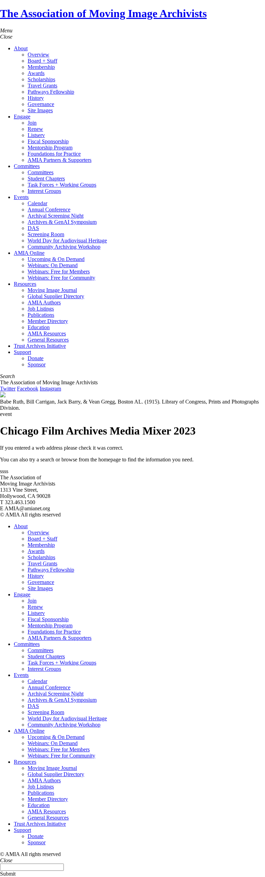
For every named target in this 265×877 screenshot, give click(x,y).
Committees (27, 166)
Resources (25, 284)
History (36, 98)
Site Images (40, 110)
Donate (35, 358)
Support (22, 352)
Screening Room (46, 234)
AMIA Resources (47, 333)
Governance (41, 104)
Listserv (36, 135)
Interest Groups (44, 191)
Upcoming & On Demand (56, 259)
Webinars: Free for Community (61, 278)
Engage (22, 116)
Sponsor (37, 364)
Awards (36, 73)
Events (21, 197)
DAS (33, 228)
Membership (41, 67)
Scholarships (41, 79)
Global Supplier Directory (56, 296)
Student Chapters (46, 178)
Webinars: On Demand (53, 265)
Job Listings (41, 309)
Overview (38, 55)
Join (32, 123)
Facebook (27, 388)
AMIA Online (29, 253)
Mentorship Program (50, 147)
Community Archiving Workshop (64, 247)
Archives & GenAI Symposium (62, 222)
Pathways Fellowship (51, 92)
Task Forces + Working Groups (62, 185)
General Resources (48, 340)
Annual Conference (49, 209)
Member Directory (48, 321)
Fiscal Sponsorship (48, 141)
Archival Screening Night (56, 216)
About (21, 48)
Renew (35, 129)
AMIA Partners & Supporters (59, 160)
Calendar (37, 203)
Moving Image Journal (52, 290)
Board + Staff (42, 61)
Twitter (8, 388)
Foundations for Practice (54, 154)
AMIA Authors (44, 302)
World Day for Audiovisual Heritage (67, 240)
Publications (41, 315)
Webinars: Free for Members (59, 271)
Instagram (50, 388)
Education (39, 327)
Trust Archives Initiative (40, 346)
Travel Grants (42, 85)
